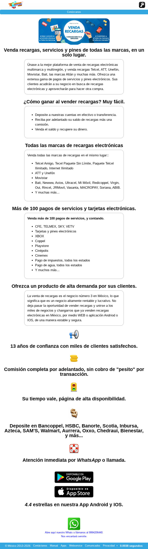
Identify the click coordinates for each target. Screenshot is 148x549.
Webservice (75, 545)
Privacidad (109, 545)
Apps (63, 545)
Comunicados (92, 545)
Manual (54, 545)
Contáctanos (40, 545)
